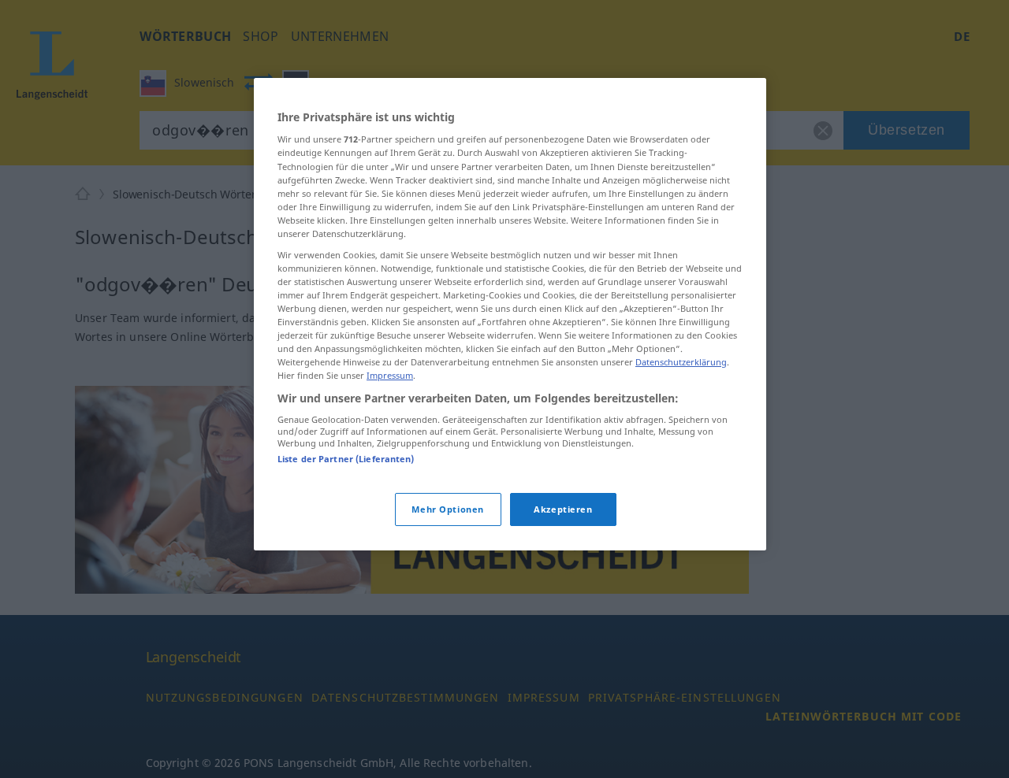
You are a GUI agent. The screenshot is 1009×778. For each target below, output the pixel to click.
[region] (510, 314)
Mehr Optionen (447, 509)
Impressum (390, 375)
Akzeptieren (563, 509)
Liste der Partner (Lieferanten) (346, 459)
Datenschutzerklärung (681, 362)
